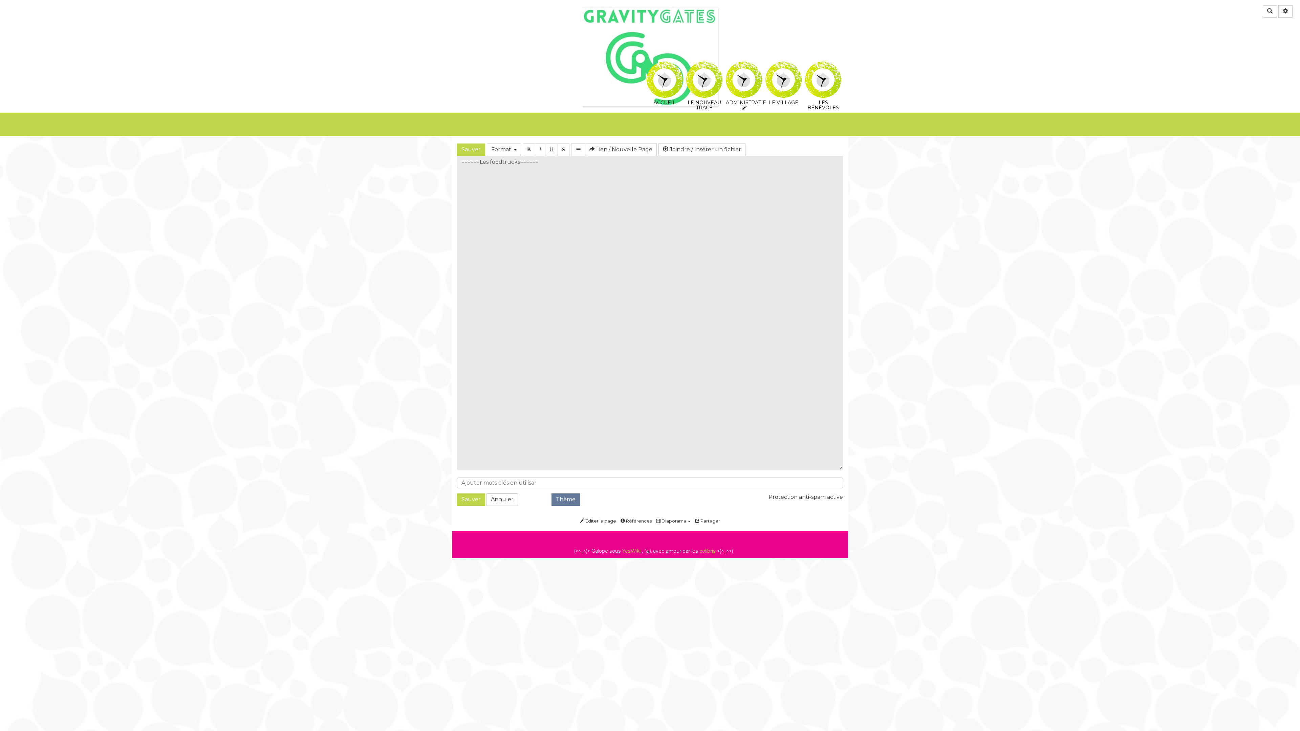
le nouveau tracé (704, 66)
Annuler (502, 499)
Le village (783, 66)
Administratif (744, 66)
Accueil (665, 66)
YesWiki (631, 551)
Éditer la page (600, 521)
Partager (709, 521)
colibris (707, 551)
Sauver (471, 149)
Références (638, 521)
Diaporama (673, 521)
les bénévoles (823, 66)
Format (502, 149)
